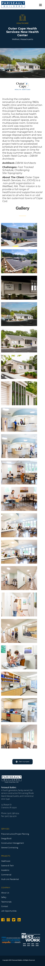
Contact (4, 906)
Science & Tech (7, 865)
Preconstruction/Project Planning (15, 834)
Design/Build (6, 838)
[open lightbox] (19, 235)
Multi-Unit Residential (10, 879)
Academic (5, 870)
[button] (40, 4)
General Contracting (9, 847)
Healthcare (5, 861)
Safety (3, 897)
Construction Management (12, 843)
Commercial (6, 874)
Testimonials (6, 902)
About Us (5, 892)
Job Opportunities (9, 911)
